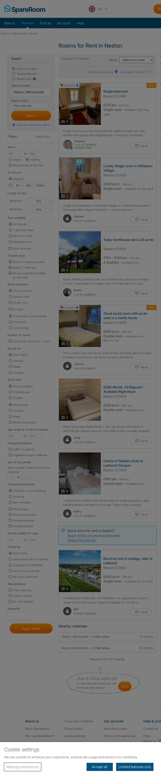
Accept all (100, 767)
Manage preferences (22, 767)
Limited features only (134, 767)
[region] (80, 759)
